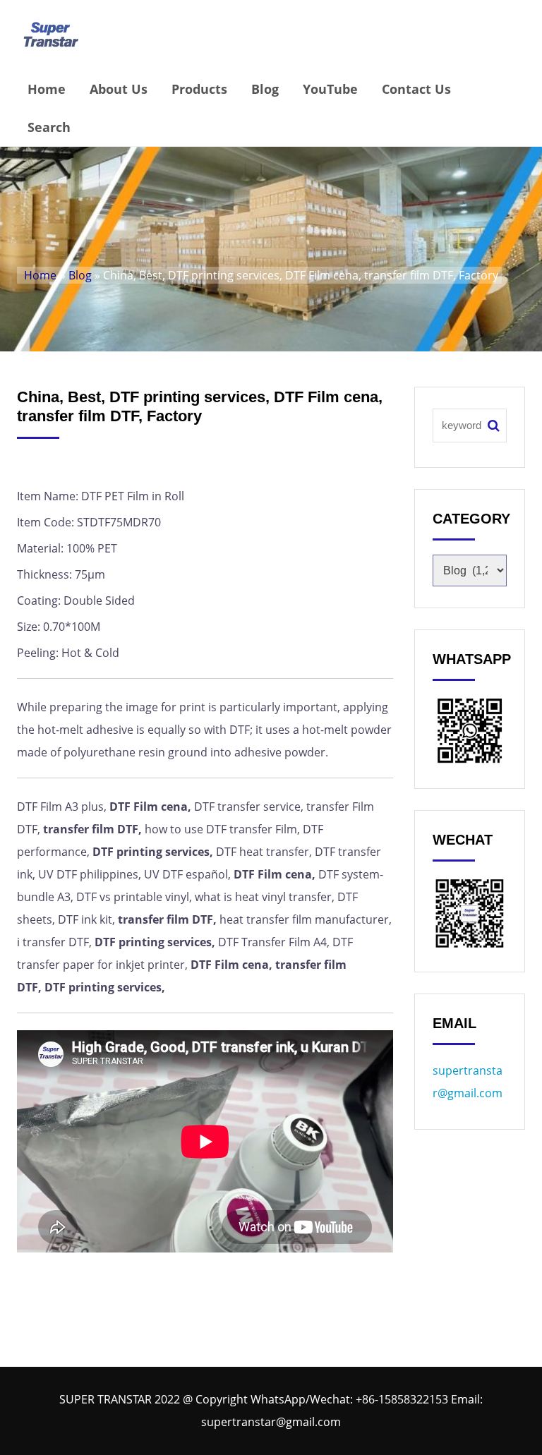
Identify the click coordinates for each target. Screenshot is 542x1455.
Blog (265, 88)
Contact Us (416, 88)
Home (47, 88)
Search (49, 127)
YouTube (330, 88)
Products (199, 88)
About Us (118, 88)
